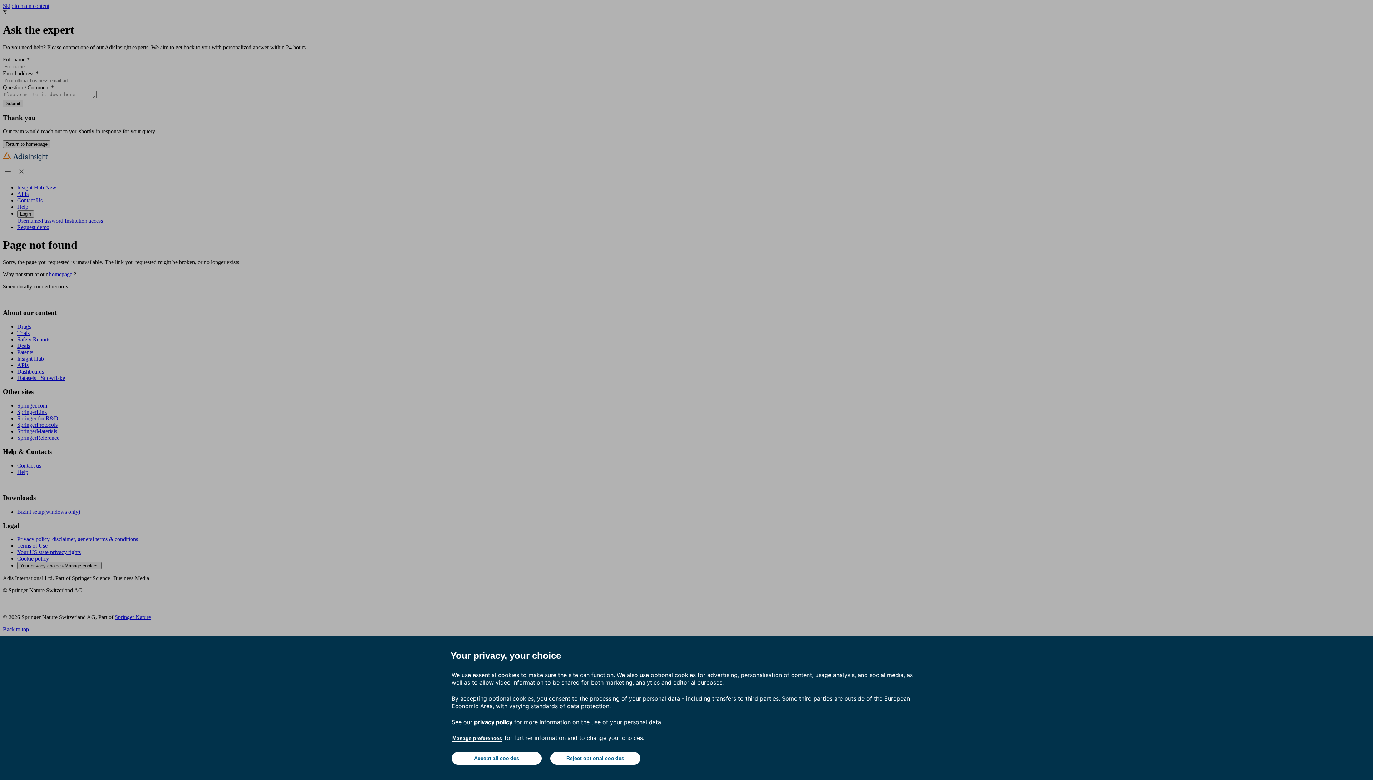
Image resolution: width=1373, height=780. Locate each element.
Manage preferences (477, 738)
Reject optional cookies (595, 758)
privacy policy (493, 722)
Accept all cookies (496, 758)
